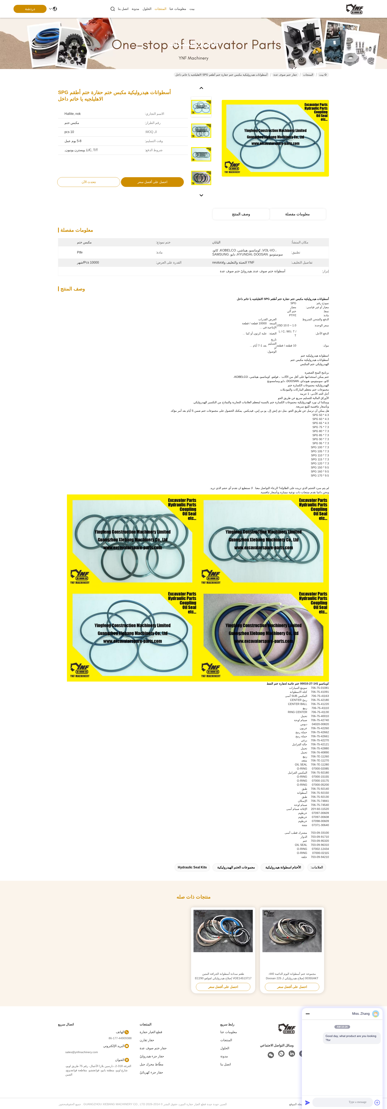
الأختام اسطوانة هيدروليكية (283, 867)
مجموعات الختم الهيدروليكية (236, 867)
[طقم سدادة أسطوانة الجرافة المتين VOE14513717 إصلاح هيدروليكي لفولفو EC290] (223, 939)
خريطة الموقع (297, 1104)
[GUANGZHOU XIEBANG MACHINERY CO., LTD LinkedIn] (291, 1054)
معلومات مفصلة (297, 214)
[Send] (307, 1102)
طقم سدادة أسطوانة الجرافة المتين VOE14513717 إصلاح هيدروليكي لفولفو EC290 (223, 976)
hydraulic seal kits (192, 867)
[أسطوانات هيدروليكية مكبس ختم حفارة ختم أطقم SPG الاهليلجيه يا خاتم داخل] (275, 138)
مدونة (135, 8)
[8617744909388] (281, 1054)
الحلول (147, 8)
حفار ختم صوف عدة (285, 74)
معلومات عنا (178, 8)
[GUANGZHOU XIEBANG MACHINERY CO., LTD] (355, 9)
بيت (192, 8)
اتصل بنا (123, 8)
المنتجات (160, 8)
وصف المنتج (241, 214)
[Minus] (307, 1013)
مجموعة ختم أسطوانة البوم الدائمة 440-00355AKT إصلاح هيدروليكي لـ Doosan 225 (292, 976)
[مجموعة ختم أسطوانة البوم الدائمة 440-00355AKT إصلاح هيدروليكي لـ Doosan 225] (292, 939)
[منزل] (287, 1028)
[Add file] (377, 1102)
